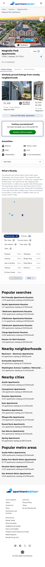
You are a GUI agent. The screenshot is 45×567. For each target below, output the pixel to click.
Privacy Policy (27, 502)
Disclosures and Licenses (11, 512)
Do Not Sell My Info (29, 508)
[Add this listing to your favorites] (41, 19)
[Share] (41, 56)
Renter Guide (10, 520)
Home (4, 9)
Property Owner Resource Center (17, 532)
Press (8, 508)
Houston (12, 9)
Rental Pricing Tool (12, 537)
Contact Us (9, 505)
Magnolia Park (22, 9)
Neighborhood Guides (13, 526)
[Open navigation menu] (41, 3)
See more (7, 162)
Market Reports (11, 535)
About (8, 502)
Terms (24, 505)
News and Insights (12, 529)
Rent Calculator (11, 523)
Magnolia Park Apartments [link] (11, 12)
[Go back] (4, 3)
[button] (22, 31)
